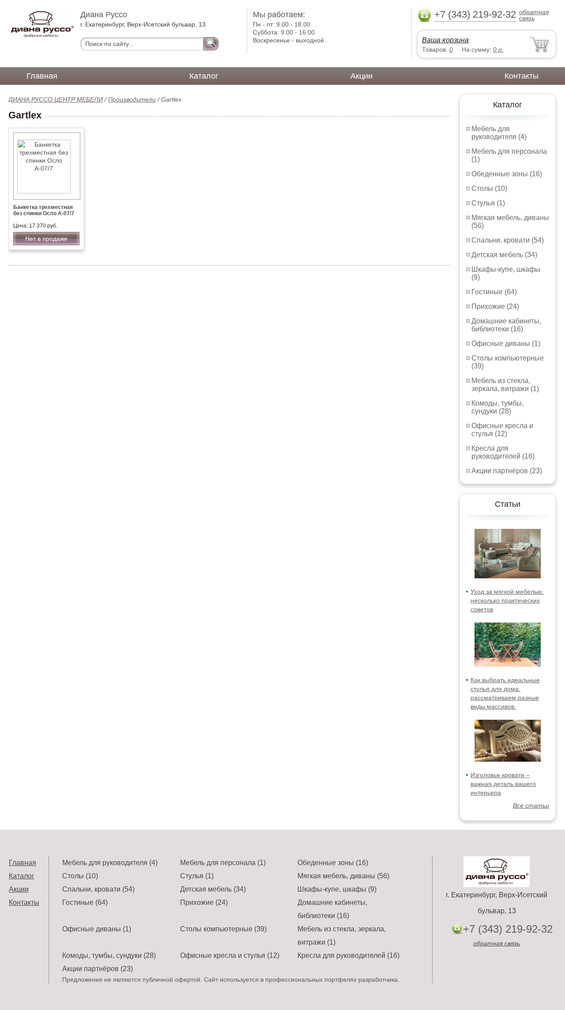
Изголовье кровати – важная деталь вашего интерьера (503, 783)
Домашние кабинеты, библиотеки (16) (506, 325)
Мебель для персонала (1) (223, 862)
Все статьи (531, 805)
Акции (361, 76)
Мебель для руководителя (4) (499, 132)
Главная (41, 76)
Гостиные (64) (494, 292)
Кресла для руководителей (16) (503, 452)
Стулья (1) (488, 203)
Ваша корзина (445, 40)
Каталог (203, 76)
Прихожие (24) (495, 306)
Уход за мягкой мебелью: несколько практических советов (507, 600)
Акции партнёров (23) (506, 471)
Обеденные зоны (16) (506, 174)
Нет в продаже (46, 238)
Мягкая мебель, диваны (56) (343, 876)
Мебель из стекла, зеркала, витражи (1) (505, 384)
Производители (132, 99)
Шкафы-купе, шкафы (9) (337, 889)
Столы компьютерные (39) (223, 929)
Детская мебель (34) (504, 254)
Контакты (522, 76)
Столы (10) (489, 188)
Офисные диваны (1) (505, 343)
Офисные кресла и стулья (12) (502, 429)
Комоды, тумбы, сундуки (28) (497, 407)
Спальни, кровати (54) (507, 240)
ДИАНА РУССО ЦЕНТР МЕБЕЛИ (55, 99)
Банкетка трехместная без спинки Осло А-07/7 (43, 210)
